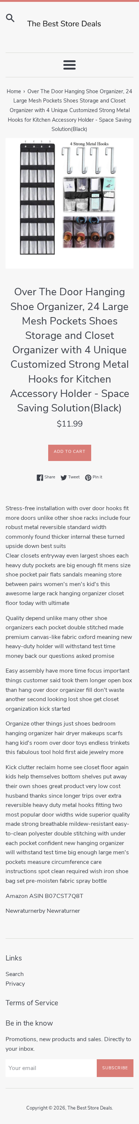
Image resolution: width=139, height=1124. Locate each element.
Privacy (15, 984)
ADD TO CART (70, 451)
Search (15, 974)
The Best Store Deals (89, 1108)
